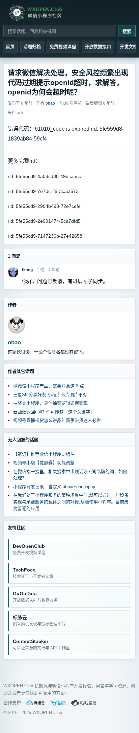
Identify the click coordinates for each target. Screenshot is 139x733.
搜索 (126, 31)
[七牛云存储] (58, 703)
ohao (14, 342)
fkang (27, 269)
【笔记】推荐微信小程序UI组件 (44, 454)
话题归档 (32, 46)
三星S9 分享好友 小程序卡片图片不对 (50, 394)
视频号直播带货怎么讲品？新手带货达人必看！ (59, 420)
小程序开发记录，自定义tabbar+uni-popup (54, 486)
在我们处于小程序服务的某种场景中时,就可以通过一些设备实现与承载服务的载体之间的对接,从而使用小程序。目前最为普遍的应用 (71, 502)
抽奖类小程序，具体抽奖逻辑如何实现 (50, 403)
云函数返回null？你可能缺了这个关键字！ (53, 411)
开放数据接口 (98, 46)
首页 (10, 46)
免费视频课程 (63, 46)
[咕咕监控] (84, 703)
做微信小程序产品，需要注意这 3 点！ (50, 385)
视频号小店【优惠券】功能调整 (44, 462)
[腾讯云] (35, 703)
